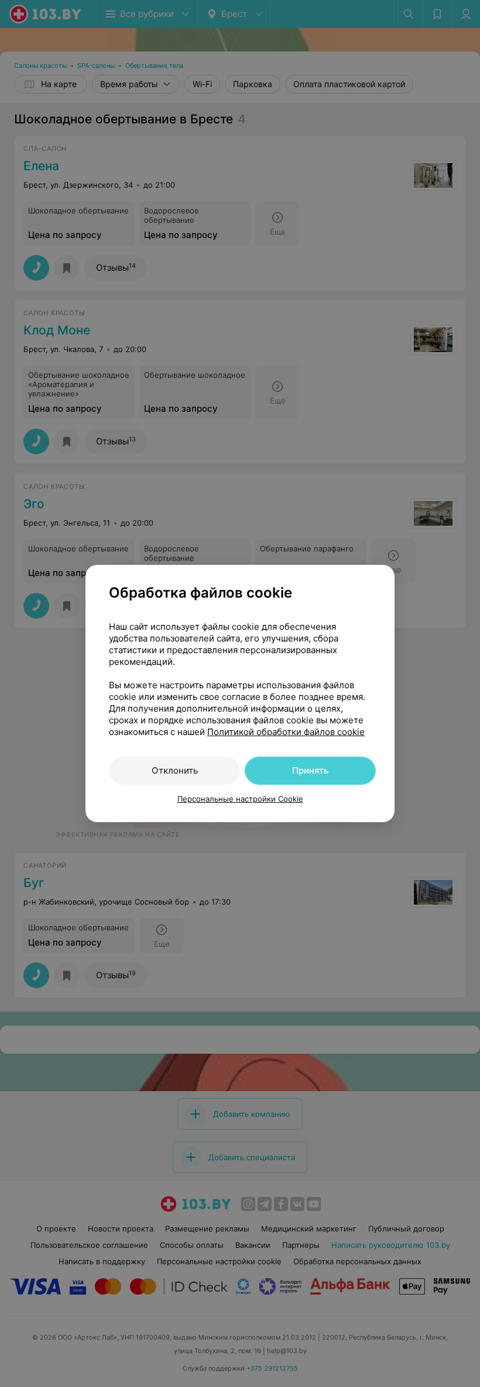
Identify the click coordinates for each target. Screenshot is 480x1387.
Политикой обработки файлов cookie (286, 731)
